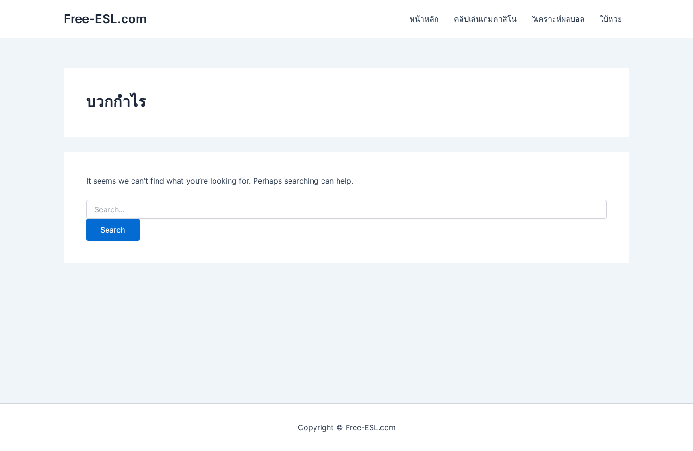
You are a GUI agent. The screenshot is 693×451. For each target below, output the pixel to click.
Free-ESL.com (105, 18)
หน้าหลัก (424, 19)
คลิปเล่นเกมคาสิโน (485, 19)
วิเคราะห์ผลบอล (558, 19)
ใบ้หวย (611, 19)
